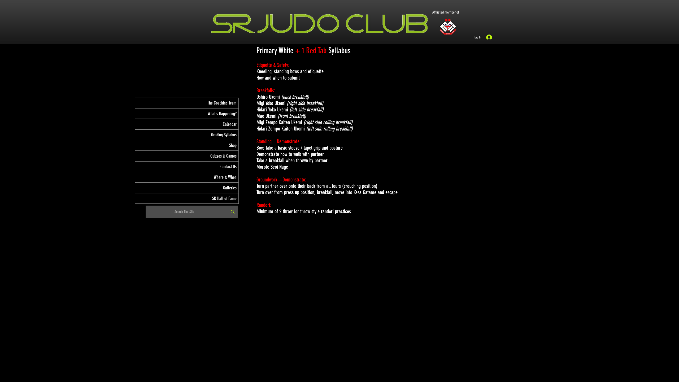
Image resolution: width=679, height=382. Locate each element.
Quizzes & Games (223, 156)
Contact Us (228, 166)
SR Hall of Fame (224, 198)
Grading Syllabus (224, 134)
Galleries (230, 187)
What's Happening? (222, 113)
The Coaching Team (222, 103)
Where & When (225, 177)
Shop (233, 145)
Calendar (230, 124)
